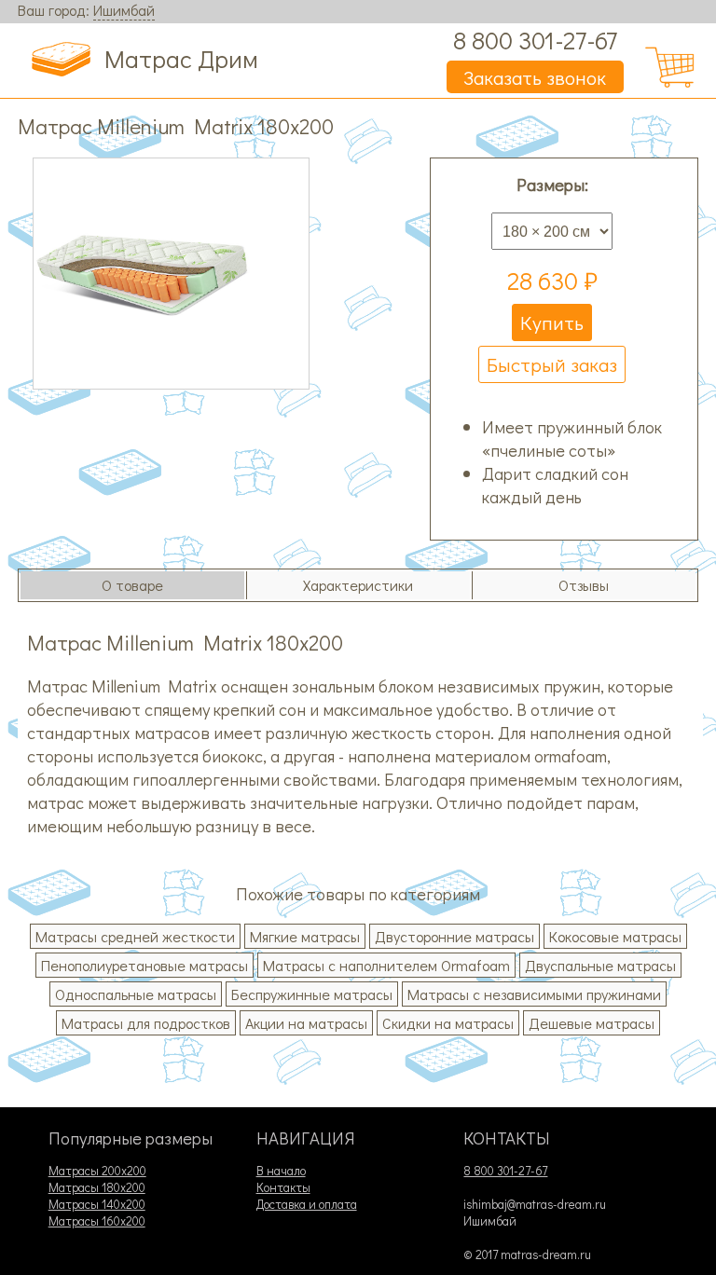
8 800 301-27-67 (535, 39)
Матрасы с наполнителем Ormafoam (386, 965)
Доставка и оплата (306, 1204)
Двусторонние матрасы (454, 936)
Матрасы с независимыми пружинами (534, 994)
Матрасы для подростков (146, 1023)
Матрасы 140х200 (96, 1204)
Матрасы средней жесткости (135, 936)
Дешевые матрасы (591, 1023)
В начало (281, 1170)
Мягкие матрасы (305, 936)
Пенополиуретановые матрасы (144, 965)
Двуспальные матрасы (600, 965)
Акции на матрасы (306, 1023)
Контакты (283, 1187)
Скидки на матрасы (448, 1023)
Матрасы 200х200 (97, 1170)
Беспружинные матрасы (311, 994)
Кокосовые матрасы (615, 936)
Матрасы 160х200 (96, 1221)
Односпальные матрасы (135, 994)
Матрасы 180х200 (96, 1187)
